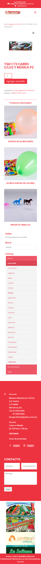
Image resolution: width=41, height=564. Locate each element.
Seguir (16, 446)
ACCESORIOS (12, 268)
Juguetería (12, 24)
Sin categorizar (13, 367)
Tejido (10, 372)
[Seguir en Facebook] (10, 445)
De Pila (19, 24)
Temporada (12, 352)
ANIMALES (11, 273)
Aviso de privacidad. (18, 439)
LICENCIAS (11, 313)
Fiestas (10, 303)
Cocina (10, 288)
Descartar (20, 561)
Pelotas (11, 337)
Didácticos (12, 298)
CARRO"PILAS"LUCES (18, 93)
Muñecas (11, 327)
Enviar (8, 489)
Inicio (6, 24)
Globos (11, 308)
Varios (10, 357)
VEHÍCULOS (30, 90)
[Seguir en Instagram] (24, 445)
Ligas (10, 318)
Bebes (10, 278)
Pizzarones (12, 342)
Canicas (11, 283)
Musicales (12, 332)
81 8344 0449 (18, 411)
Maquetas (12, 323)
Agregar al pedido (16, 81)
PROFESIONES (12, 347)
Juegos (10, 258)
